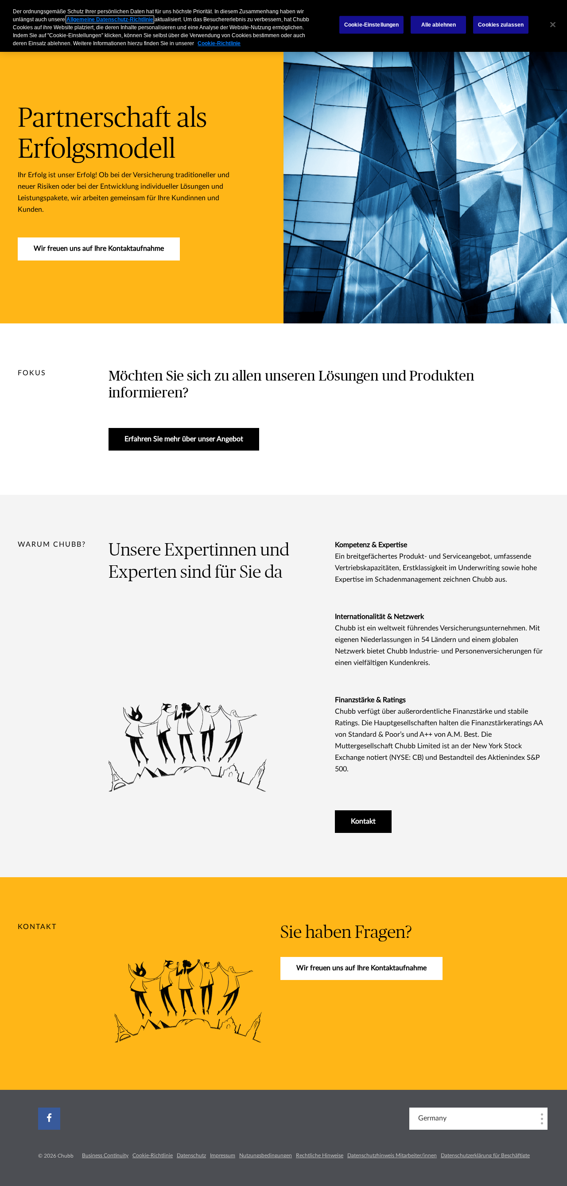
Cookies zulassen (501, 25)
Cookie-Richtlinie (152, 1155)
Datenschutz (191, 1155)
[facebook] (49, 1119)
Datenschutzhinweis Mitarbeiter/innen (392, 1155)
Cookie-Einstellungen (371, 25)
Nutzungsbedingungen (265, 1155)
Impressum (222, 1155)
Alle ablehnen (438, 25)
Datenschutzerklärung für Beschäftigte (485, 1155)
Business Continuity (105, 1155)
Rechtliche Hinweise (319, 1155)
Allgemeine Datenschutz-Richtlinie (109, 19)
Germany (432, 1118)
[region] (283, 26)
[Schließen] (553, 25)
